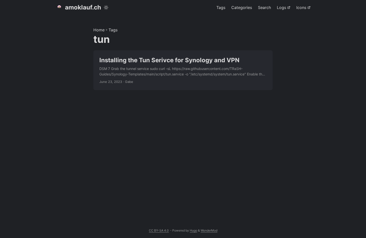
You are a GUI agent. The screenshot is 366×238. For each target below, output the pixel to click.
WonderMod (209, 230)
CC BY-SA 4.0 (159, 230)
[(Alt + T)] (106, 7)
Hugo (193, 230)
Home (99, 29)
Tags (113, 29)
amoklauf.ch (83, 7)
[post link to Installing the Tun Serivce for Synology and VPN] (183, 70)
